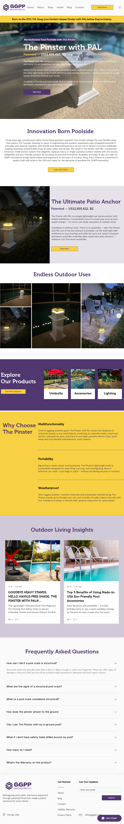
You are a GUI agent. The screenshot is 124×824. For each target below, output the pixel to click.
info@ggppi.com (93, 814)
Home (61, 787)
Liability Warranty (66, 809)
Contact (62, 804)
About (61, 792)
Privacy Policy (64, 815)
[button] (120, 7)
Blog (60, 798)
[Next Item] (118, 315)
